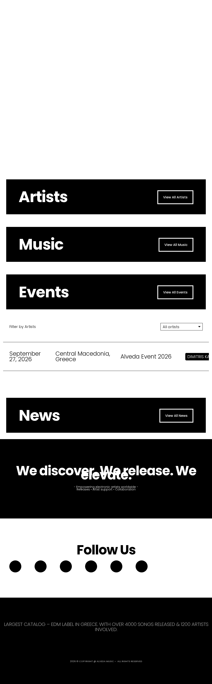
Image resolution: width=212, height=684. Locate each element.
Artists (43, 196)
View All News (176, 415)
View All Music (176, 244)
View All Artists (175, 197)
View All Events (175, 292)
